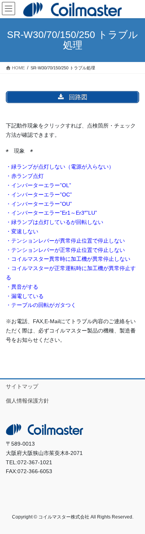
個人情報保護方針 (27, 401)
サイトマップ (22, 386)
